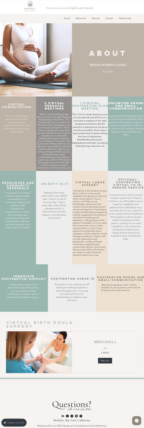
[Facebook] (80, 416)
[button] (105, 360)
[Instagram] (71, 416)
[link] (105, 342)
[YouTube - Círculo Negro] (76, 416)
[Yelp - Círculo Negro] (67, 416)
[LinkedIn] (62, 416)
